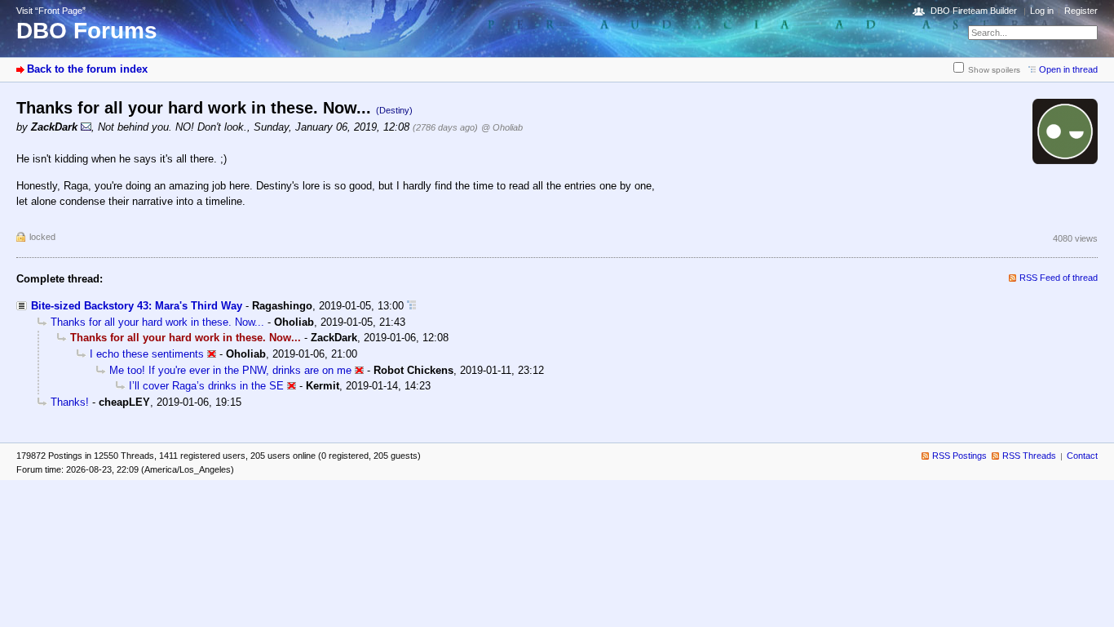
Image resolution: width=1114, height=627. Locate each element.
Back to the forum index (87, 69)
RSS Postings (959, 455)
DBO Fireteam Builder (974, 11)
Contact (1082, 455)
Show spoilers (994, 69)
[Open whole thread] (411, 306)
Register (1081, 11)
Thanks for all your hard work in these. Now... (157, 322)
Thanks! (70, 402)
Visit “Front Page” (51, 11)
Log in (1042, 11)
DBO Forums (86, 30)
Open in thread (1068, 69)
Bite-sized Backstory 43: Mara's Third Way (136, 306)
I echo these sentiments (147, 354)
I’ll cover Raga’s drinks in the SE (206, 386)
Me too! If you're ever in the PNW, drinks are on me (230, 370)
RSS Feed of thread (1058, 277)
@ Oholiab (502, 127)
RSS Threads (1029, 455)
